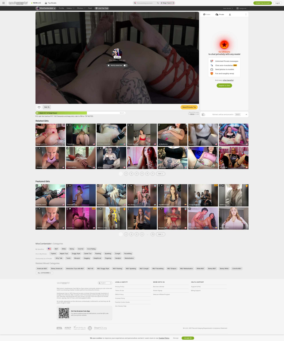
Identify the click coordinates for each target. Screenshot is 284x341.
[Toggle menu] (3, 3)
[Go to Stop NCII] (100, 328)
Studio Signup (157, 290)
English (103, 283)
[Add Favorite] (39, 107)
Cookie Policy (164, 338)
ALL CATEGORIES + (44, 273)
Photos (81, 8)
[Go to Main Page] (18, 3)
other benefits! (228, 80)
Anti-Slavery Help (120, 306)
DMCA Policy (119, 294)
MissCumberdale (43, 243)
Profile (61, 8)
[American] (49, 249)
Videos (71, 8)
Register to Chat (224, 85)
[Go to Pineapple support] (90, 328)
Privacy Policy (119, 286)
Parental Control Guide (122, 302)
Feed (90, 8)
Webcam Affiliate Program (161, 294)
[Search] (157, 3)
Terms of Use (119, 290)
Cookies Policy (120, 298)
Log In (278, 3)
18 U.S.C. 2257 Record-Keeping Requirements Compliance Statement (205, 328)
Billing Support (196, 290)
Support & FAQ (196, 286)
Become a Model (158, 286)
